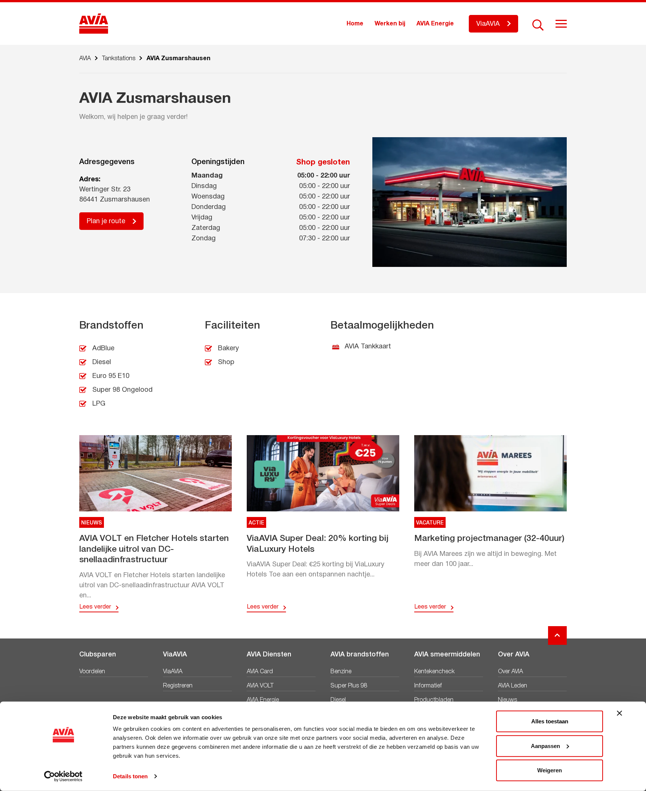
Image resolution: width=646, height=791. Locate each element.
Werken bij (390, 24)
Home (355, 24)
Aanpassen (545, 745)
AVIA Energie (435, 24)
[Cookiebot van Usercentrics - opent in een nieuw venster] (63, 776)
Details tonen (130, 776)
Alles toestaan (549, 721)
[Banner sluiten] (619, 713)
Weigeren (549, 770)
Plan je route (106, 221)
